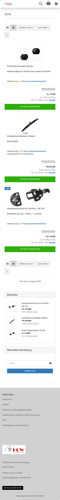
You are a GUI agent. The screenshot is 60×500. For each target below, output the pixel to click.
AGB (4, 420)
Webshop (20, 496)
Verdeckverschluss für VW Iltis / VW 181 (26, 208)
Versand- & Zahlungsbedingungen (17, 410)
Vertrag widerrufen (13, 488)
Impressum (7, 399)
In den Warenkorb (30, 107)
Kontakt (5, 404)
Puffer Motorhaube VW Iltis (20, 66)
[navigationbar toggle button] (56, 4)
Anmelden (30, 371)
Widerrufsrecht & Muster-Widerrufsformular (21, 415)
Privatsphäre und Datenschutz (15, 425)
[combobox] (26, 28)
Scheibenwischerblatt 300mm (21, 136)
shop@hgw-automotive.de (19, 477)
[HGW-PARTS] (6, 4)
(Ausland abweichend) (37, 81)
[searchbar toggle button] (41, 4)
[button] (8, 28)
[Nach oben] (51, 495)
